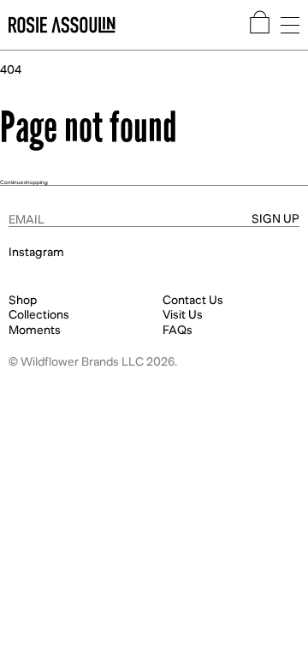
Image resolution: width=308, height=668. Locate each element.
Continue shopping (24, 182)
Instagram (36, 252)
